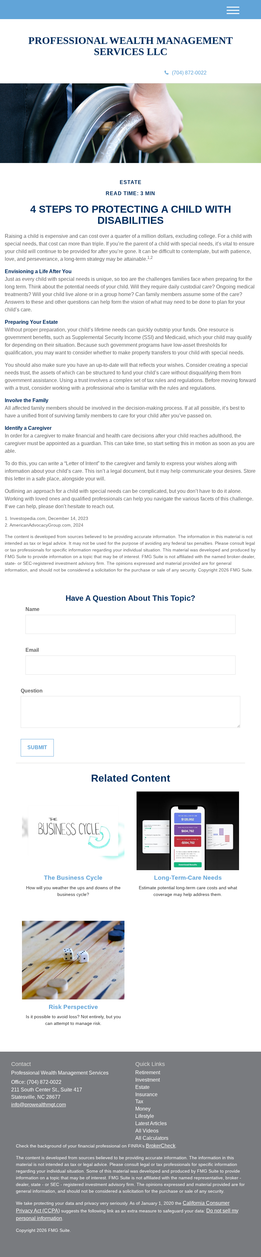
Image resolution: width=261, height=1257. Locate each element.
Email (32, 650)
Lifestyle (144, 1116)
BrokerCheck (160, 1145)
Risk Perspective (73, 1007)
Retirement (147, 1072)
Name (32, 609)
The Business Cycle (73, 877)
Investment (147, 1080)
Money (143, 1108)
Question (32, 690)
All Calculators (151, 1138)
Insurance (146, 1094)
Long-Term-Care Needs (188, 877)
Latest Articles (151, 1123)
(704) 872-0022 (189, 72)
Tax (139, 1101)
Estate (142, 1087)
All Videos (147, 1130)
